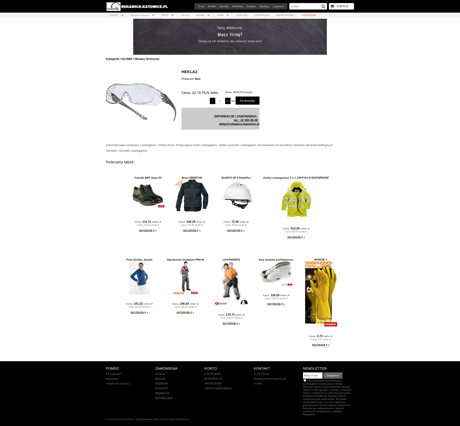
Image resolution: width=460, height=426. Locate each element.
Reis (198, 78)
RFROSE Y (320, 259)
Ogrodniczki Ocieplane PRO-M (185, 259)
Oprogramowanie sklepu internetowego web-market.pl (162, 419)
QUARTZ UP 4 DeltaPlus (236, 177)
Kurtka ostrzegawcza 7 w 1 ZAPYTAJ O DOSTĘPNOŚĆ (296, 177)
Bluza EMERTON (192, 177)
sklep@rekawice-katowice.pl (239, 124)
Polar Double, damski (139, 259)
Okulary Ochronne (146, 58)
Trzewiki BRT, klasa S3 (148, 177)
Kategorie (112, 58)
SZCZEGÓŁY (148, 230)
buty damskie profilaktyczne (276, 259)
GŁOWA (126, 58)
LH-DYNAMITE (231, 259)
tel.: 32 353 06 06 (246, 120)
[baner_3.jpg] (230, 37)
